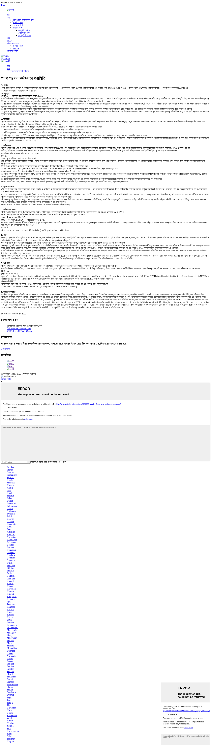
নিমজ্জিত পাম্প (18, 25)
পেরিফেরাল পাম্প (24, 33)
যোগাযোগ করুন (12, 51)
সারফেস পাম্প (18, 27)
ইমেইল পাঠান (6, 379)
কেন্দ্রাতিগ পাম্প (24, 30)
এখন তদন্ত (5, 349)
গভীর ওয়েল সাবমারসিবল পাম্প (23, 20)
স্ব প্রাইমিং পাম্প (24, 35)
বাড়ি (8, 15)
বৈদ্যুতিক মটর (18, 22)
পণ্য (8, 17)
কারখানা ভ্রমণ (18, 46)
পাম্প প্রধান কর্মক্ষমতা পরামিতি (18, 71)
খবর (8, 38)
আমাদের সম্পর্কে (13, 43)
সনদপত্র (16, 48)
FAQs (9, 40)
